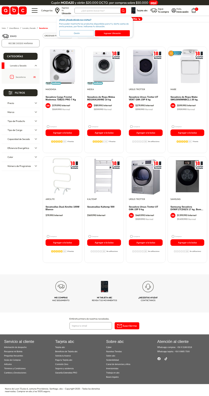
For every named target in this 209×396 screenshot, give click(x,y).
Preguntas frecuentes (13, 356)
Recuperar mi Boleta (13, 351)
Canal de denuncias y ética (118, 364)
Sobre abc (110, 356)
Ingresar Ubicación (112, 33)
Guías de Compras (12, 360)
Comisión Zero (61, 364)
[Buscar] (123, 10)
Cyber (109, 347)
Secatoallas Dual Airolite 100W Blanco (62, 208)
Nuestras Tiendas (114, 351)
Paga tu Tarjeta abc (63, 360)
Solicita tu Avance (63, 356)
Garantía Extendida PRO (66, 373)
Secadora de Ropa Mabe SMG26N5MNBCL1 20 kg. (184, 98)
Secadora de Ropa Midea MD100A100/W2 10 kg (101, 98)
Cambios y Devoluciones (15, 373)
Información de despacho (15, 347)
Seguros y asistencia (64, 368)
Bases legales (112, 377)
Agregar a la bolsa (62, 132)
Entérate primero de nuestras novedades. (89, 318)
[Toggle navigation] (34, 10)
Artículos (8, 364)
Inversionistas (112, 368)
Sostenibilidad (112, 360)
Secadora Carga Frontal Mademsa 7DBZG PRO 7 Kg (61, 98)
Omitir (77, 33)
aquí (153, 3)
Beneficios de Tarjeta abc (66, 351)
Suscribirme (130, 325)
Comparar (53, 126)
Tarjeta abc (60, 347)
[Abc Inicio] (13, 10)
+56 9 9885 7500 (182, 351)
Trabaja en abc (113, 373)
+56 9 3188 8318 (184, 347)
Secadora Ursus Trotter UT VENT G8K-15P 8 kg (143, 98)
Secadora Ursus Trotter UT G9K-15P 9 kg (143, 208)
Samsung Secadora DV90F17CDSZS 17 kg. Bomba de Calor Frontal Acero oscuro (187, 208)
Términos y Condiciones (15, 368)
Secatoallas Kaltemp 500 (100, 206)
